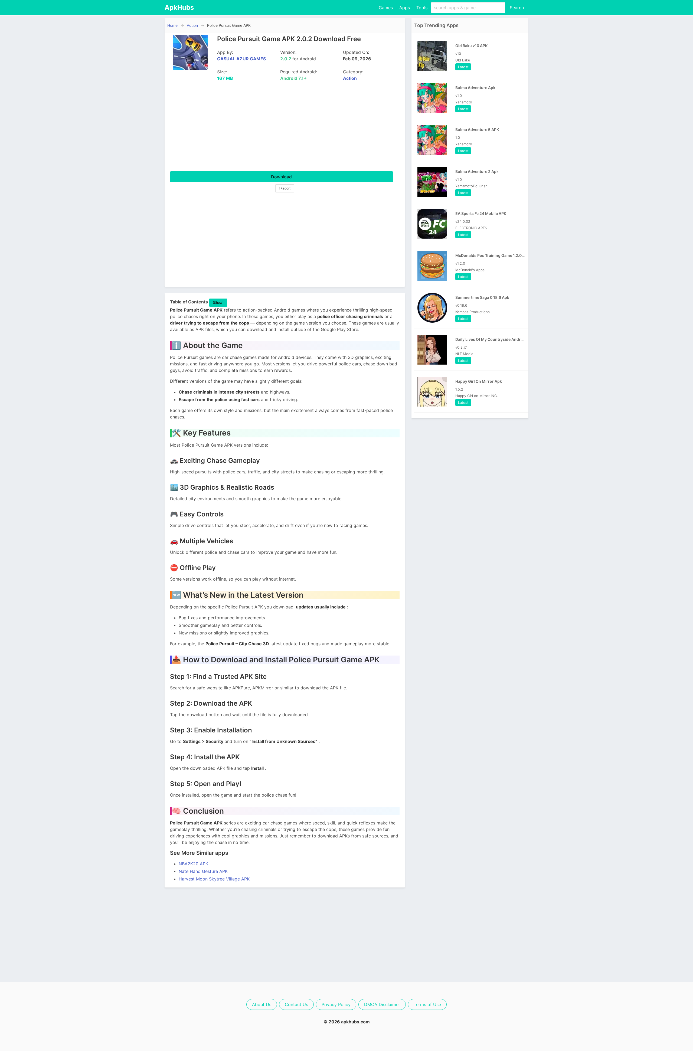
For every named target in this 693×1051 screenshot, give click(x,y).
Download (281, 176)
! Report (284, 188)
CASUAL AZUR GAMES (241, 58)
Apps (404, 7)
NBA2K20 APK (193, 863)
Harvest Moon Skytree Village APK (214, 879)
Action (192, 25)
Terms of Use (427, 1004)
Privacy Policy (336, 1004)
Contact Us (296, 1004)
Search (517, 7)
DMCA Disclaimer (382, 1004)
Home (172, 25)
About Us (261, 1004)
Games (386, 7)
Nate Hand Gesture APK (203, 871)
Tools (421, 7)
